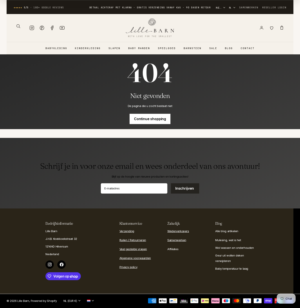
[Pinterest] (42, 27)
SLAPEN (114, 48)
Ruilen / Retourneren (132, 240)
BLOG (229, 48)
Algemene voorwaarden (135, 258)
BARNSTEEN (192, 48)
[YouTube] (62, 27)
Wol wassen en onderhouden (234, 247)
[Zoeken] (18, 26)
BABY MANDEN (139, 48)
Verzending (126, 231)
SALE (213, 48)
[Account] (261, 27)
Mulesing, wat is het (228, 240)
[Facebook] (52, 27)
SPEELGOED (167, 48)
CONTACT (248, 48)
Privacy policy (128, 267)
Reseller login (274, 7)
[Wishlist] (271, 27)
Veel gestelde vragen (133, 249)
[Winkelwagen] (281, 27)
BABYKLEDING (56, 48)
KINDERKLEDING (88, 48)
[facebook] (61, 264)
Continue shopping (150, 119)
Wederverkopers (178, 231)
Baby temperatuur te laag (231, 268)
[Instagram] (31, 27)
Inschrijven (185, 188)
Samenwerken (248, 7)
